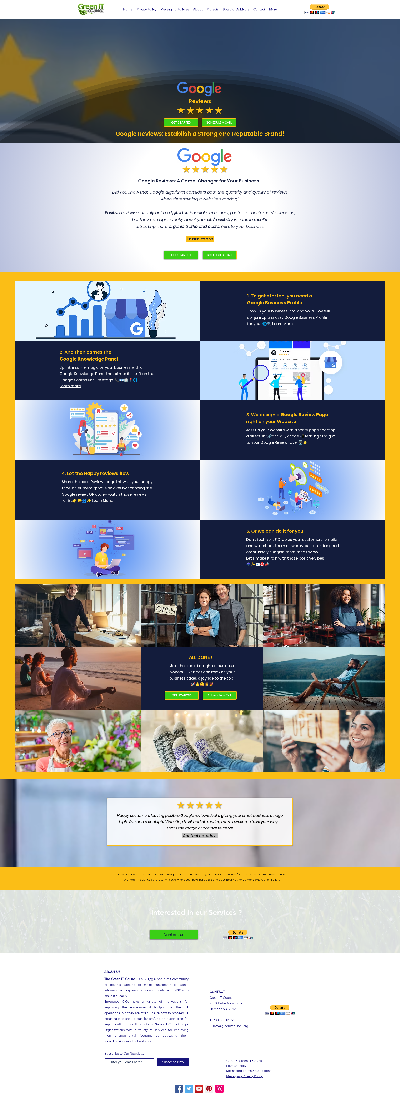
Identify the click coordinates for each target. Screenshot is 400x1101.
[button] (319, 9)
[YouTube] (199, 1089)
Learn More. (282, 323)
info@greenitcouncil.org (230, 1026)
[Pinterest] (209, 1089)
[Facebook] (179, 1089)
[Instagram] (219, 1089)
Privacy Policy (236, 1065)
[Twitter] (189, 1089)
